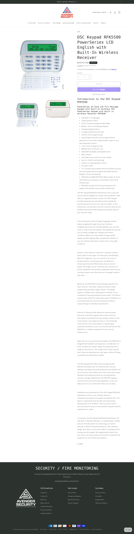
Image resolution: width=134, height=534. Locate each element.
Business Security (73, 499)
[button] (110, 12)
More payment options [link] (99, 94)
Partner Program (73, 503)
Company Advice (46, 513)
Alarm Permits (45, 503)
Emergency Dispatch (74, 496)
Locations (44, 493)
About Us (43, 499)
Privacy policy (53, 529)
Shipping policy (73, 529)
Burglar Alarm (99, 499)
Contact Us (44, 496)
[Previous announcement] (14, 2)
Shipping (79, 65)
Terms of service (63, 529)
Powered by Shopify (32, 529)
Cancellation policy (84, 529)
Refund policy (43, 529)
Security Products (46, 510)
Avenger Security (22, 529)
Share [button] (81, 444)
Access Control (100, 493)
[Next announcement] (120, 2)
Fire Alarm (98, 496)
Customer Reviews (46, 506)
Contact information (97, 529)
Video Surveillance (101, 503)
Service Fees (72, 493)
